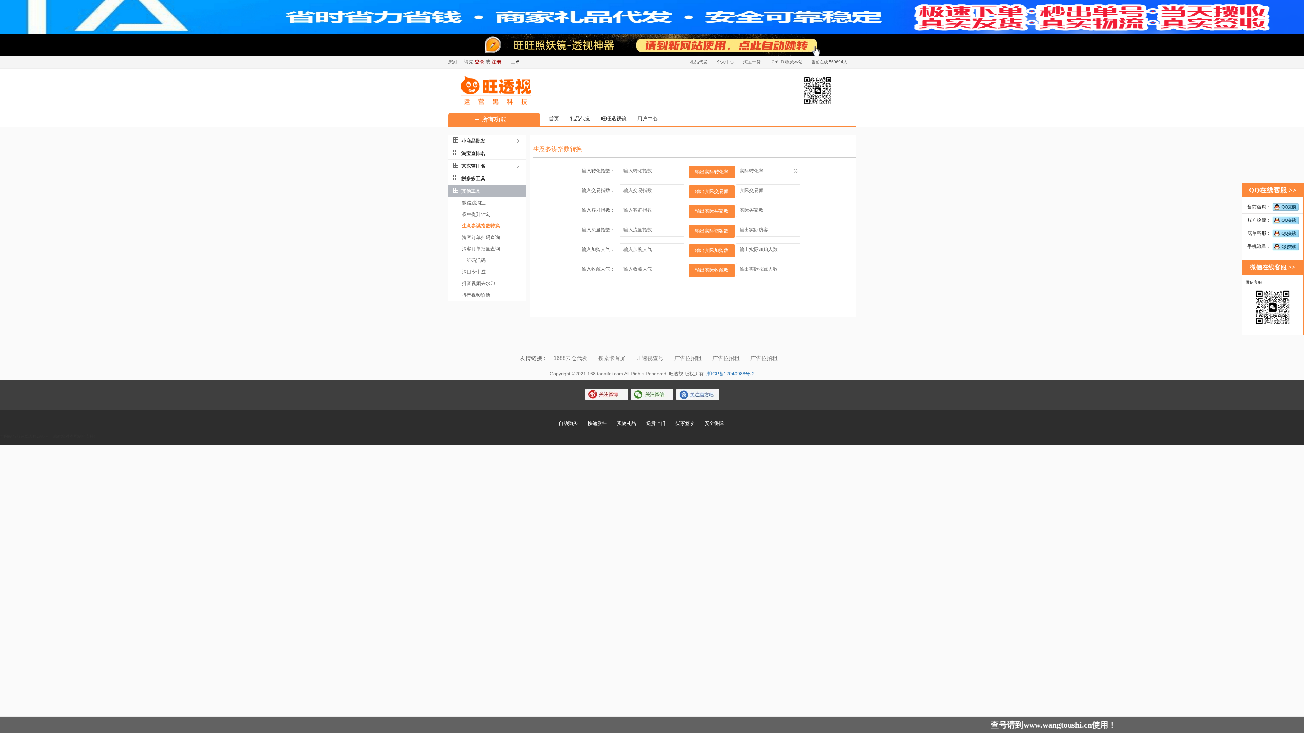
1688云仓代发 (571, 358)
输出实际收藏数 (711, 270)
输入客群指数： (598, 210)
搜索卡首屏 (612, 358)
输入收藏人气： (598, 269)
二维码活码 (474, 260)
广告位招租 (688, 358)
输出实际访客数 (711, 230)
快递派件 (597, 423)
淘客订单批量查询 (481, 248)
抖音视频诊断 (476, 295)
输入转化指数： (598, 170)
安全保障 (714, 423)
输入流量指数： (598, 229)
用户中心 (647, 118)
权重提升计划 (476, 214)
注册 (496, 61)
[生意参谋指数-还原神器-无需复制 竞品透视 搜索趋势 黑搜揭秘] (652, 45)
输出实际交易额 (711, 191)
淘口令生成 (474, 272)
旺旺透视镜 (614, 118)
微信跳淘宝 (474, 202)
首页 (554, 118)
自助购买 (568, 423)
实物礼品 (626, 423)
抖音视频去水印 (478, 283)
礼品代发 (580, 118)
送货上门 (655, 423)
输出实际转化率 (711, 171)
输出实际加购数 (711, 250)
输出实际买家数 (711, 211)
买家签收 (684, 423)
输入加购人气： (598, 249)
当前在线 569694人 (829, 62)
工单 (515, 61)
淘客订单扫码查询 (481, 237)
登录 (479, 61)
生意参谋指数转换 (481, 225)
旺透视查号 (650, 358)
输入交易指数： (598, 190)
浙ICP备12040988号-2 (730, 373)
